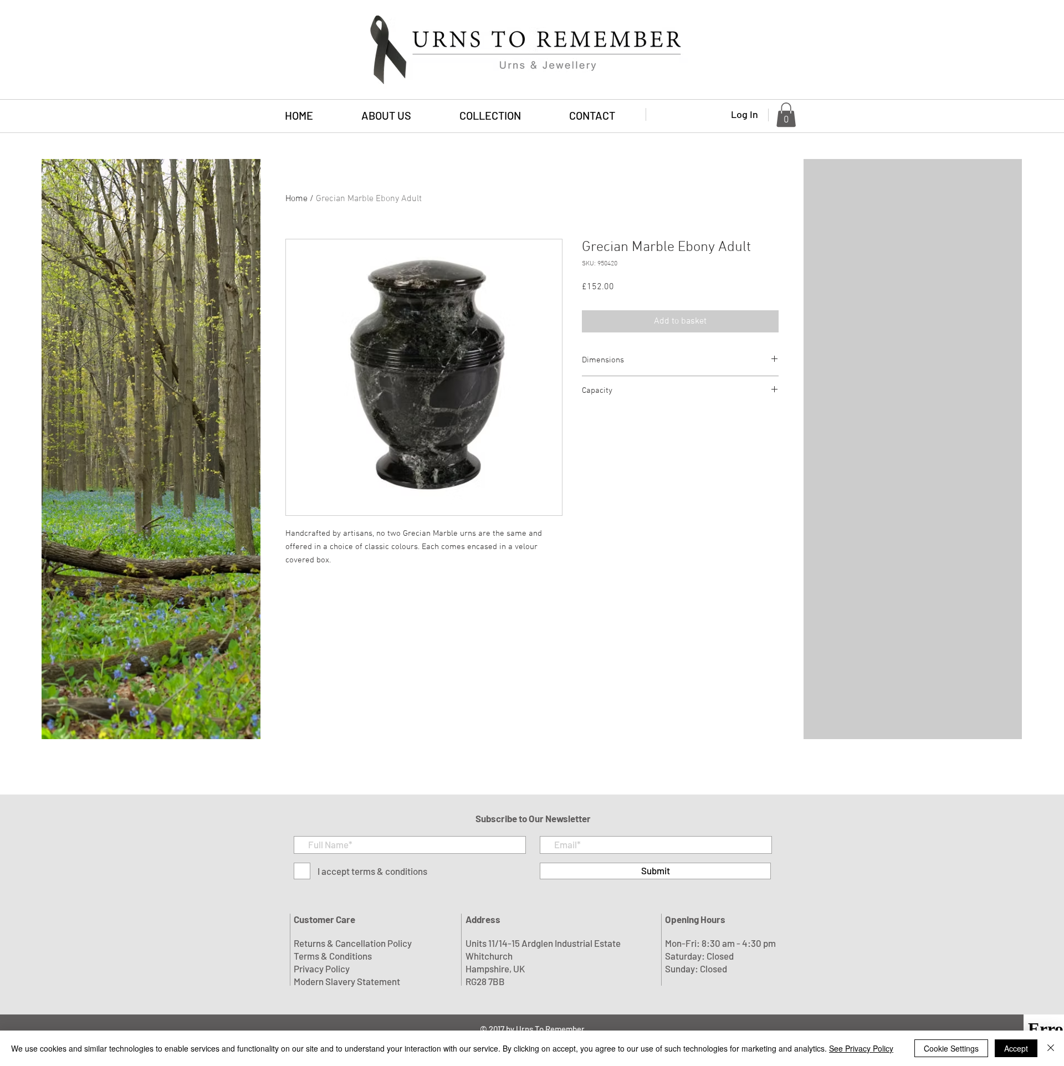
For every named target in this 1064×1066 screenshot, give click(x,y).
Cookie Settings (951, 1048)
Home (296, 198)
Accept (1016, 1048)
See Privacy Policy (861, 1048)
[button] (490, 115)
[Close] (1050, 1048)
